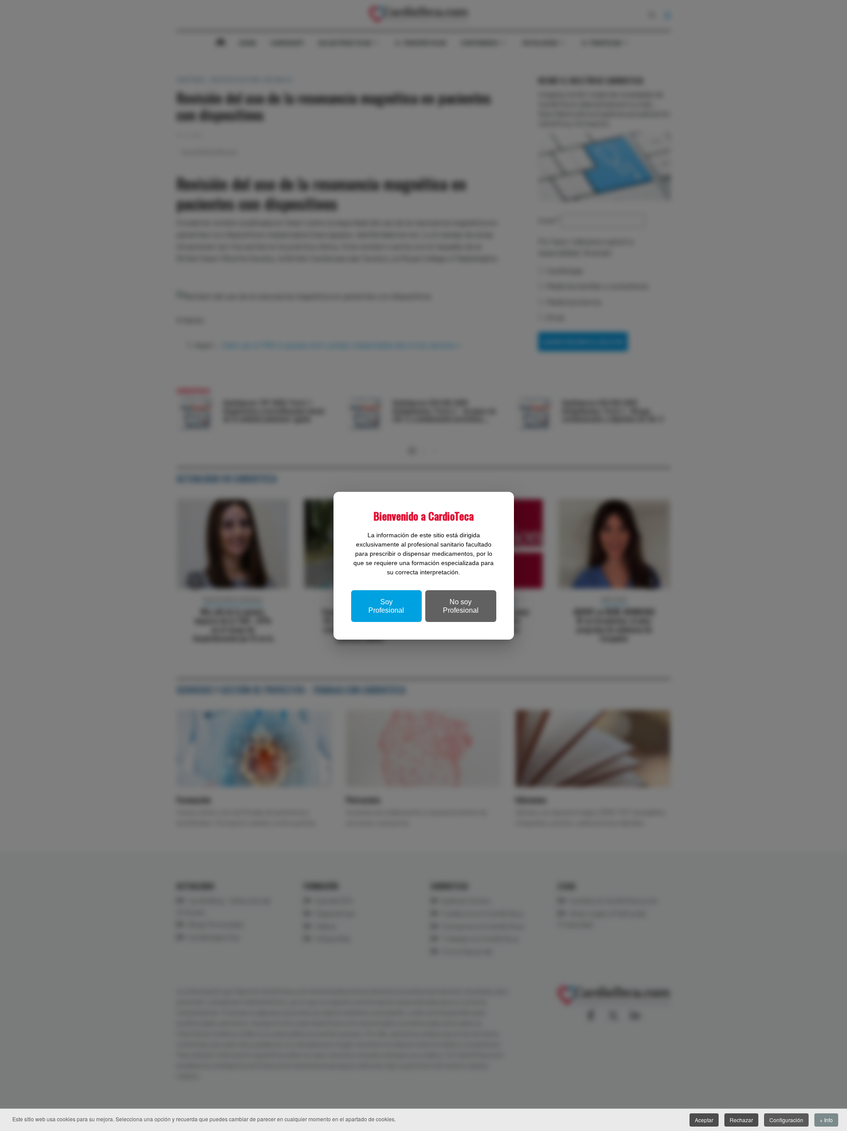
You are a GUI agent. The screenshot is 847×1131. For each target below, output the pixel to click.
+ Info (826, 1120)
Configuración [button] (786, 1120)
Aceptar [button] (704, 1120)
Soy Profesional (386, 606)
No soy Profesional (461, 606)
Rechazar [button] (741, 1120)
